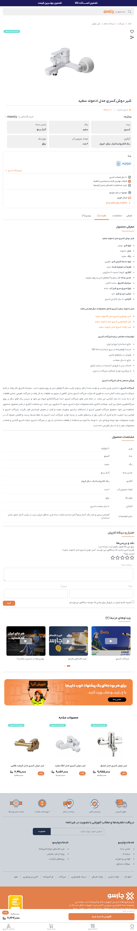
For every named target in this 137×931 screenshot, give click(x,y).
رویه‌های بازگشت (57, 859)
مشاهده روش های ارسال (116, 202)
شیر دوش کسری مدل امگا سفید (70, 765)
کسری (106, 456)
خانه (129, 24)
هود (16, 876)
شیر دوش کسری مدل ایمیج (114, 765)
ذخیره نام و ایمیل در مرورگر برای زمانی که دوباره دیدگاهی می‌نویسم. (100, 602)
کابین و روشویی (30, 876)
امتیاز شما (129, 553)
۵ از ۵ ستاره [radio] (113, 558)
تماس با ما (125, 849)
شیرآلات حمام (109, 24)
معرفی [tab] (129, 215)
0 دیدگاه (107, 109)
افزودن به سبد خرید (101, 916)
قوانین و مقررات (122, 859)
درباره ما (126, 854)
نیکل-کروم (86, 481)
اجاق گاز (128, 876)
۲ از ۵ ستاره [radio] (127, 558)
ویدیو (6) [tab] (86, 215)
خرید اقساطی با (26, 116)
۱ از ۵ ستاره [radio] (132, 558)
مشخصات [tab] (117, 215)
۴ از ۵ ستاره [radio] (117, 558)
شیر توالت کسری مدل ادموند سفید (115, 327)
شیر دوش (96, 24)
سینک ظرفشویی (79, 876)
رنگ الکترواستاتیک (100, 481)
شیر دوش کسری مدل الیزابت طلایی (27, 765)
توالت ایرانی (113, 876)
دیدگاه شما (126, 565)
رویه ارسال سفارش (56, 854)
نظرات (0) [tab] (101, 215)
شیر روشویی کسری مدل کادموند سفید (113, 316)
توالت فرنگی (97, 876)
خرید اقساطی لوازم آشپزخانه (52, 849)
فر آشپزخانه (48, 876)
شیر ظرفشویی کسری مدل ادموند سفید (113, 321)
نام (130, 586)
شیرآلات (121, 24)
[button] (68, 666)
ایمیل (63, 586)
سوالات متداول (123, 864)
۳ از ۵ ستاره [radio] (122, 558)
